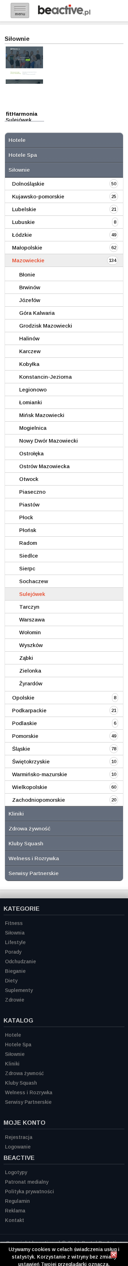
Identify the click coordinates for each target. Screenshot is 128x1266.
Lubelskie (24, 209)
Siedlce (28, 556)
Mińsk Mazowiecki (41, 415)
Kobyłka (29, 364)
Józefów (29, 300)
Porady (13, 952)
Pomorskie (25, 736)
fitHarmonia (21, 114)
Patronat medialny (26, 1182)
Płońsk (27, 530)
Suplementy (19, 990)
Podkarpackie (29, 710)
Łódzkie (22, 235)
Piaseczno (32, 492)
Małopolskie (27, 248)
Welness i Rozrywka (34, 858)
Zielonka (30, 671)
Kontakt (14, 1220)
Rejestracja (18, 1137)
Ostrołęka (31, 453)
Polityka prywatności (29, 1191)
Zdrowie (14, 1000)
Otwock (28, 479)
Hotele (17, 140)
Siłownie (19, 170)
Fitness (14, 923)
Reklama (15, 1210)
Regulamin (17, 1201)
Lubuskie (23, 222)
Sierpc (27, 568)
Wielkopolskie (29, 787)
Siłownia (15, 933)
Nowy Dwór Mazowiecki (48, 441)
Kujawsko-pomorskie (38, 196)
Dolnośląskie (28, 184)
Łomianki (30, 402)
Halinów (29, 338)
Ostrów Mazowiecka (44, 466)
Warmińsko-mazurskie (39, 774)
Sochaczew (33, 581)
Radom (28, 543)
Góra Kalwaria (37, 313)
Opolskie (23, 698)
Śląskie (21, 749)
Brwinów (29, 287)
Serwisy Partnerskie (34, 873)
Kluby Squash (26, 843)
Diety (11, 980)
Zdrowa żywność (29, 829)
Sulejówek (32, 594)
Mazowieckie (28, 260)
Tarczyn (29, 607)
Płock (26, 517)
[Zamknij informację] (114, 1256)
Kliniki (16, 814)
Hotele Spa (23, 155)
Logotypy (16, 1172)
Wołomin (30, 632)
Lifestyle (15, 942)
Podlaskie (24, 723)
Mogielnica (33, 428)
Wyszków (31, 645)
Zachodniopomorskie (38, 800)
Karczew (30, 351)
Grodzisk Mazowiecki (45, 326)
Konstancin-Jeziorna (45, 377)
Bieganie (15, 971)
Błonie (27, 275)
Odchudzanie (20, 961)
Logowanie (18, 1147)
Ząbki (26, 658)
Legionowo (33, 390)
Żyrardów (30, 683)
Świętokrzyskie (31, 761)
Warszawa (32, 619)
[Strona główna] (64, 14)
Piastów (29, 505)
